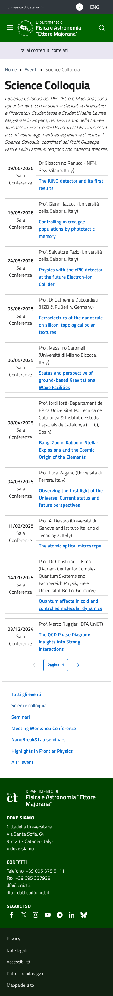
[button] (43, 7)
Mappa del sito (20, 985)
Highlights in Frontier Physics (42, 751)
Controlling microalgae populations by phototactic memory (67, 229)
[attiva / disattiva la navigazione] (10, 27)
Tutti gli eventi (26, 694)
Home (11, 69)
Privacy (13, 938)
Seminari (20, 716)
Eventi (31, 69)
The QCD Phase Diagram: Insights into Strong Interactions (64, 642)
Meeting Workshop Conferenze (43, 728)
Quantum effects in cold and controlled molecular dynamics (70, 604)
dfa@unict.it (19, 885)
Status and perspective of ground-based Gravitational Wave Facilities (67, 380)
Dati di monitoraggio (26, 973)
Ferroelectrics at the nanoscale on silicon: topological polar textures (71, 325)
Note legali (17, 950)
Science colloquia (29, 705)
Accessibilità (18, 961)
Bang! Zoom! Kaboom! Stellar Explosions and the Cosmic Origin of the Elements (68, 450)
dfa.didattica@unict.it (28, 892)
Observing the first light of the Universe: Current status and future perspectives (71, 498)
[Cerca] (102, 28)
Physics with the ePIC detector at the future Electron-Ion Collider (70, 277)
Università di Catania (23, 7)
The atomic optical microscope (70, 545)
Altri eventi (23, 762)
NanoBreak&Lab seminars (38, 739)
